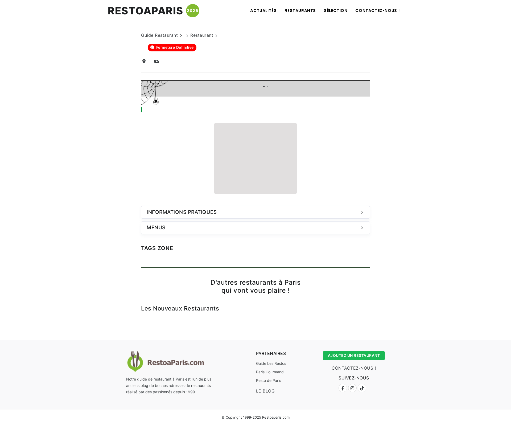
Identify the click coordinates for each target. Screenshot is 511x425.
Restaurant (201, 35)
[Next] (377, 316)
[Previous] (134, 316)
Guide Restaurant (159, 35)
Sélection (335, 10)
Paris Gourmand (270, 372)
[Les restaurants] (157, 61)
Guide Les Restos (271, 363)
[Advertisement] (255, 157)
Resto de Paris (268, 380)
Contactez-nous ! (377, 10)
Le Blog (265, 391)
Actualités (263, 10)
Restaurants (300, 10)
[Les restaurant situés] (145, 61)
